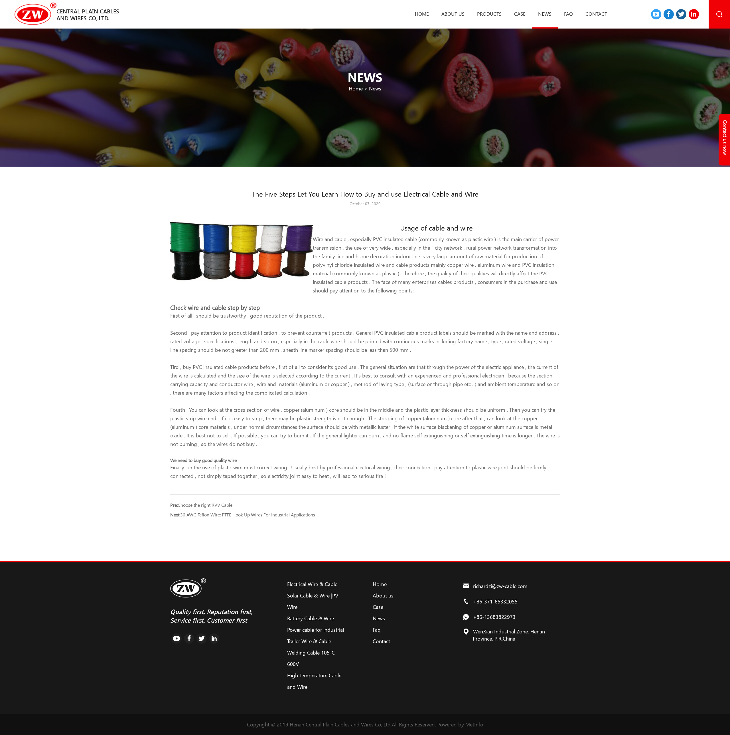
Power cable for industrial (315, 629)
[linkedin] (694, 14)
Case (520, 14)
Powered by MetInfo (460, 724)
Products (489, 14)
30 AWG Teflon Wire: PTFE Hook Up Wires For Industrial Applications (247, 515)
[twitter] (681, 14)
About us (453, 14)
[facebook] (669, 14)
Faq (568, 14)
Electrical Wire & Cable (312, 584)
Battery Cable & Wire (310, 618)
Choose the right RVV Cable (205, 505)
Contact (596, 14)
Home (422, 14)
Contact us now (725, 137)
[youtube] (656, 14)
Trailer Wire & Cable (309, 641)
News (544, 14)
